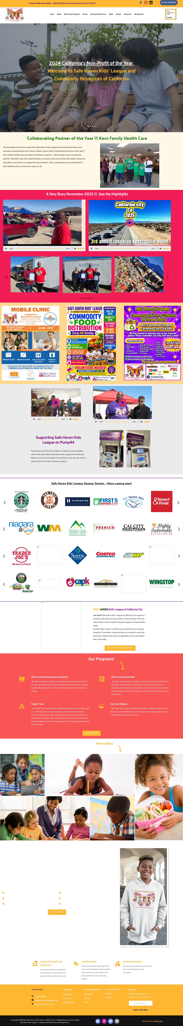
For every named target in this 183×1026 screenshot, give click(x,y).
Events (87, 1002)
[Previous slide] (5, 77)
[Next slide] (177, 77)
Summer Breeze (69, 1002)
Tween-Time (67, 998)
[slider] (39, 248)
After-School (67, 994)
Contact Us (108, 993)
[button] (44, 225)
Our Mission (89, 994)
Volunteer (108, 997)
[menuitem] (52, 14)
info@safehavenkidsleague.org (46, 1000)
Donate (87, 998)
